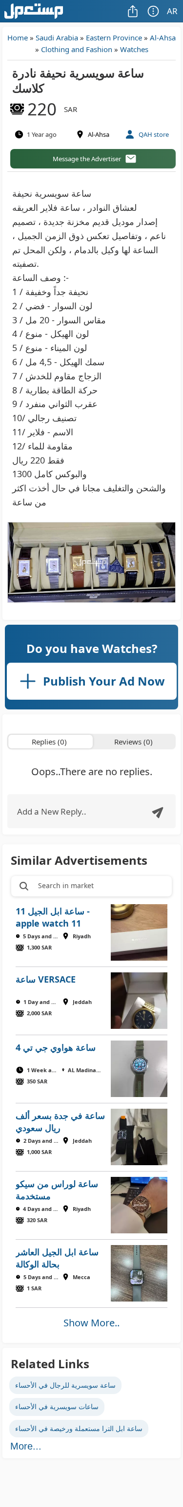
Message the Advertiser (87, 158)
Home (17, 37)
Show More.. (91, 1322)
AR (172, 11)
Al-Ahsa (163, 37)
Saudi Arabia (57, 37)
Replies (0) (49, 741)
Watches (134, 49)
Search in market (66, 885)
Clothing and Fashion (76, 49)
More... (25, 1446)
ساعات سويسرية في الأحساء (57, 1406)
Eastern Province (114, 37)
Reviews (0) (133, 741)
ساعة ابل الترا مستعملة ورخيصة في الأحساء (78, 1428)
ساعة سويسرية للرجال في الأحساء (65, 1385)
